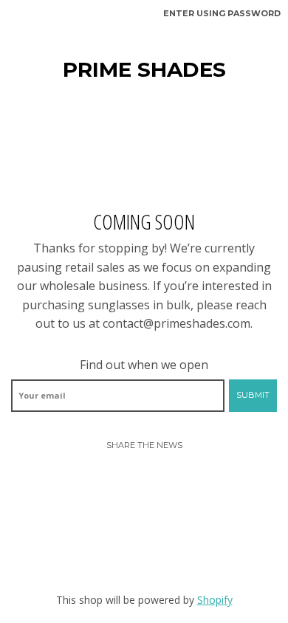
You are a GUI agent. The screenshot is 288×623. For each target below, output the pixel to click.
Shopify (215, 600)
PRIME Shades (144, 69)
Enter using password (222, 13)
